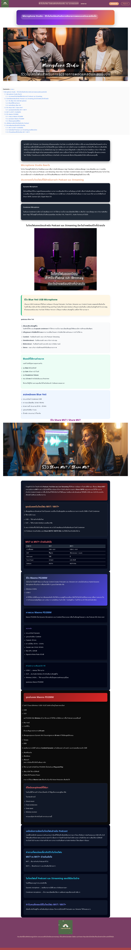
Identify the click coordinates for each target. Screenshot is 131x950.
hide (12, 89)
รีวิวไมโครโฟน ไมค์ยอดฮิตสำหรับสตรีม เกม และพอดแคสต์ (59, 3)
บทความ (83, 3)
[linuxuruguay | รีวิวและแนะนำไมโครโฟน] (18, 3)
